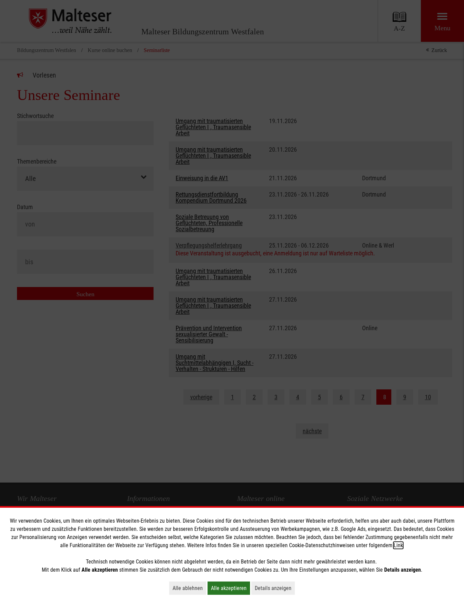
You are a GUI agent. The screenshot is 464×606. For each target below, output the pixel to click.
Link (398, 545)
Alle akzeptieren (230, 588)
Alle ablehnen (189, 588)
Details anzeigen (275, 588)
